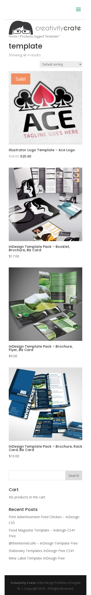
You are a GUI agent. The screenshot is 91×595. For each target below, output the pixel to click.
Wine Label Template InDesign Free (37, 558)
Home (13, 36)
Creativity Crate (23, 583)
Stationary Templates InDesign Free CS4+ (41, 550)
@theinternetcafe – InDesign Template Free (43, 543)
